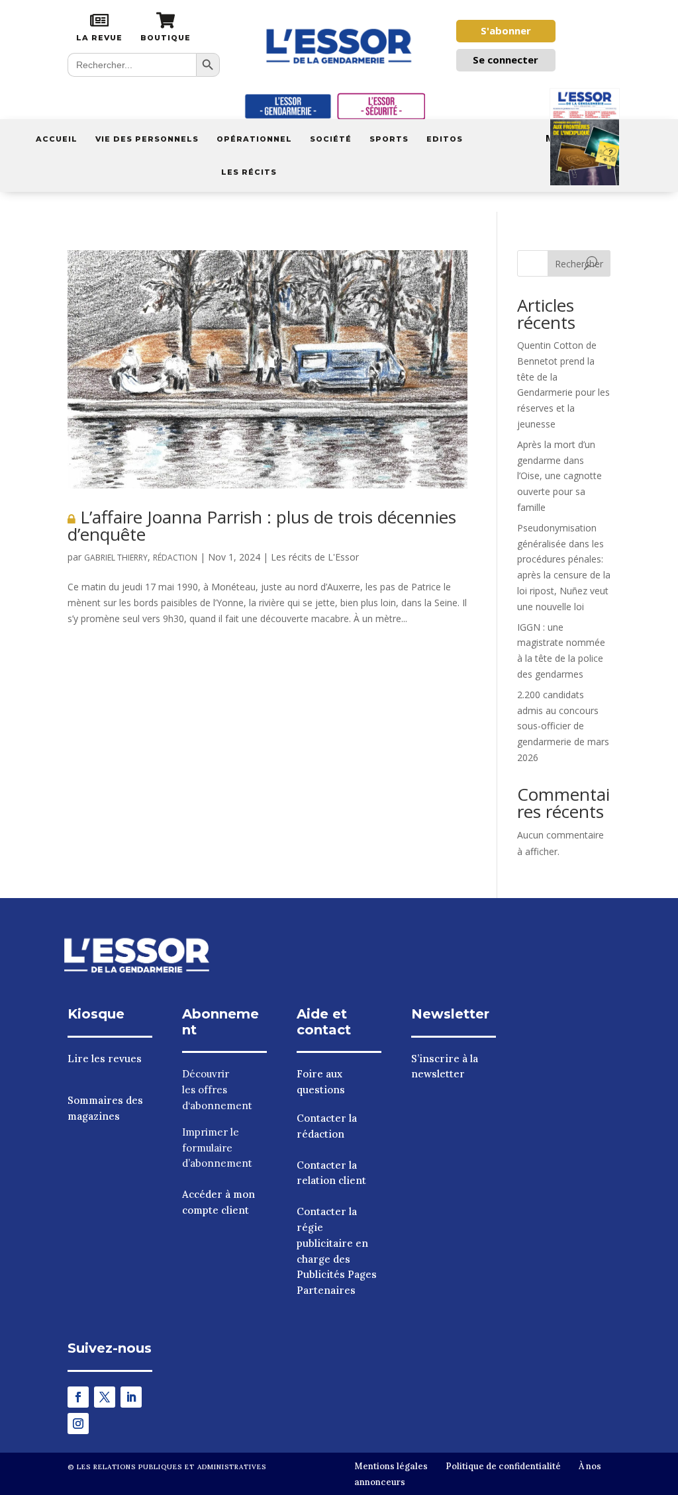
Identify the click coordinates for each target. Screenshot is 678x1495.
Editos (444, 139)
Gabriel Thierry (116, 557)
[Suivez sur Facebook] (78, 1397)
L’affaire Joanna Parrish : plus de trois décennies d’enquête (262, 525)
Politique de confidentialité (503, 1466)
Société (331, 139)
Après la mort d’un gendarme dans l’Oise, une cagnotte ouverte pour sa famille (559, 476)
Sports (389, 139)
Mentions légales (391, 1466)
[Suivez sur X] (104, 1397)
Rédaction (175, 557)
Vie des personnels (147, 139)
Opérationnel (254, 139)
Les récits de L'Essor (315, 557)
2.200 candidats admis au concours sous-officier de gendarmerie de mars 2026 (563, 726)
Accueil (56, 139)
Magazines (573, 138)
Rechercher (579, 263)
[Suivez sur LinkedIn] (131, 1397)
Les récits (249, 172)
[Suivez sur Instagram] (78, 1423)
